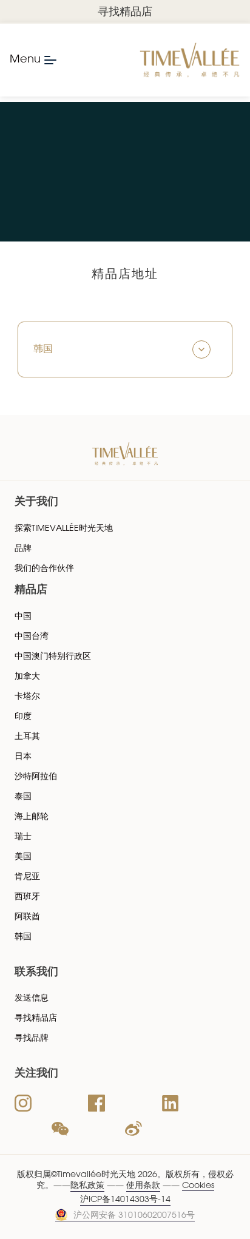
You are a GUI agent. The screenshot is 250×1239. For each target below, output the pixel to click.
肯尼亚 (27, 877)
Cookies (198, 1185)
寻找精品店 (125, 12)
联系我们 (36, 972)
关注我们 (36, 1074)
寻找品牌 (32, 1038)
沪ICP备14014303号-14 (125, 1199)
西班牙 (27, 897)
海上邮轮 (32, 817)
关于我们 (36, 502)
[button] (125, 349)
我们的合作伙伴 (44, 568)
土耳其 (27, 736)
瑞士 (23, 837)
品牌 (23, 548)
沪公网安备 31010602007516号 (134, 1215)
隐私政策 (87, 1185)
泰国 (23, 797)
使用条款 (143, 1185)
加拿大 (27, 676)
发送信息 (32, 998)
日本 (23, 756)
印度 (23, 716)
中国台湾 (32, 636)
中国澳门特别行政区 (53, 656)
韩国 (23, 937)
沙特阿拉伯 (36, 777)
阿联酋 (27, 917)
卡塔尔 (27, 696)
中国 (23, 616)
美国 (23, 857)
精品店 (31, 590)
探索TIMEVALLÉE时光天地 (64, 528)
